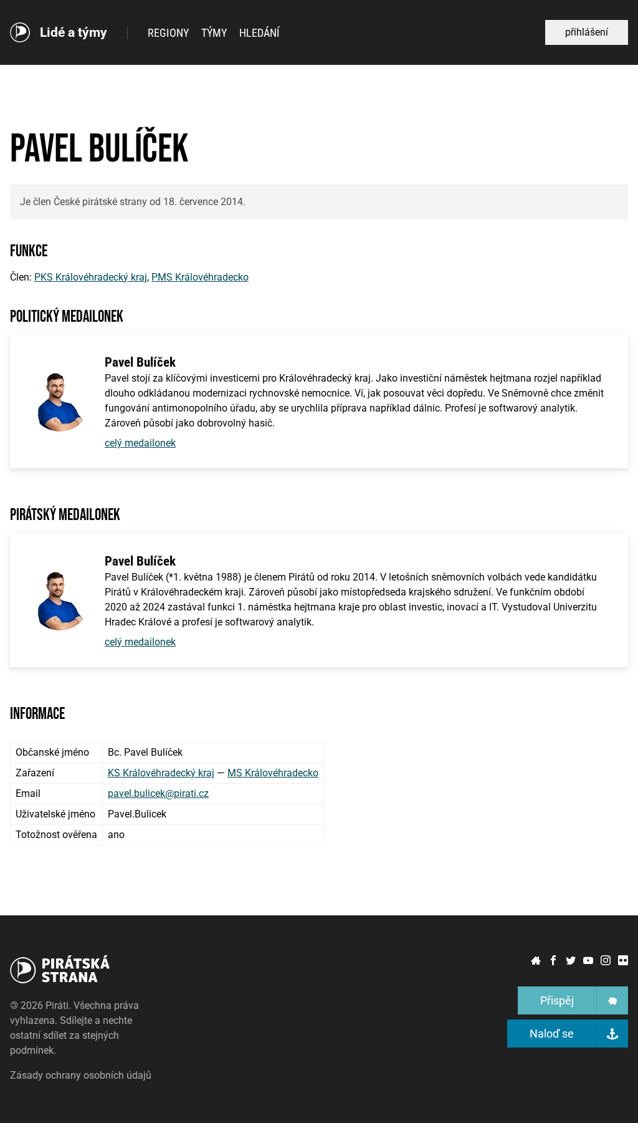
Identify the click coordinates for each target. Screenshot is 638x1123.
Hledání (259, 32)
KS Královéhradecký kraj (161, 773)
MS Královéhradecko (272, 773)
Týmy (214, 32)
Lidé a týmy (73, 32)
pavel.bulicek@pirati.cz (158, 793)
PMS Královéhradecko (200, 277)
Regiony (168, 32)
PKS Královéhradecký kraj (90, 277)
